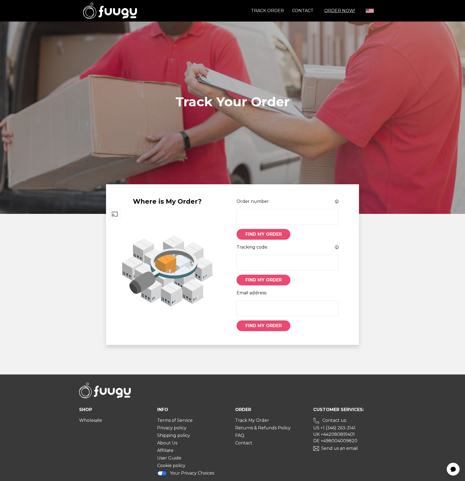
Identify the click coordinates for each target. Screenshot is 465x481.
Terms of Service (175, 420)
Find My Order (263, 234)
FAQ (239, 435)
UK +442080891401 (334, 434)
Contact (302, 10)
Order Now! (339, 10)
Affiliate (165, 450)
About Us (167, 442)
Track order (267, 10)
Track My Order (252, 420)
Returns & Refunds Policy (263, 427)
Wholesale (90, 420)
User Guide (169, 458)
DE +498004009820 (335, 440)
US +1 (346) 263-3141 (334, 427)
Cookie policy (171, 465)
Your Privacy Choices (192, 473)
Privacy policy (171, 427)
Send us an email (339, 448)
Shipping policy (173, 435)
